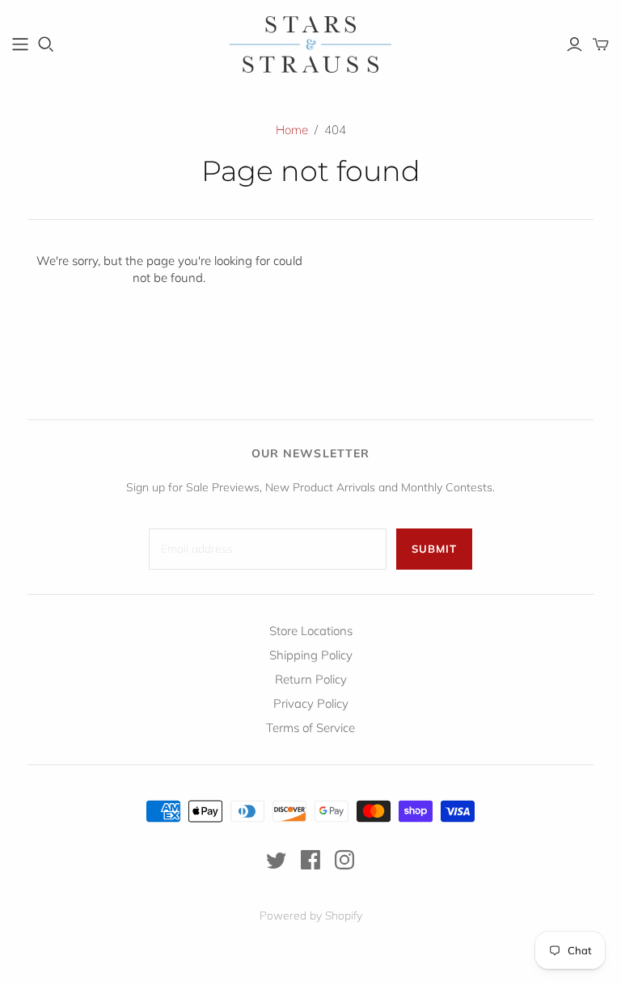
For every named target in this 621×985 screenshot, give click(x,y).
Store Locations (311, 630)
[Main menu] (20, 44)
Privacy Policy (311, 703)
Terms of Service (310, 727)
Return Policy (311, 679)
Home (292, 129)
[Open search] (46, 44)
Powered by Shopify (311, 915)
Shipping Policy (311, 655)
